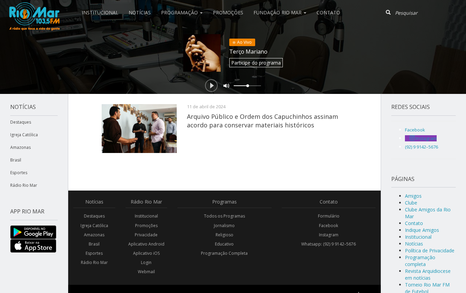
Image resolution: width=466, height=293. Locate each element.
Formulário (328, 216)
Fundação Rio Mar (278, 12)
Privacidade (146, 235)
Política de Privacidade (429, 250)
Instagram (328, 235)
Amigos (413, 196)
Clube (411, 202)
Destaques (20, 122)
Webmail (146, 272)
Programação (180, 12)
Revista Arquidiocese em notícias (428, 274)
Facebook (328, 225)
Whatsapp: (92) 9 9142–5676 (328, 244)
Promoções (228, 12)
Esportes (18, 173)
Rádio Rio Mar (23, 185)
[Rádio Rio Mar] (34, 8)
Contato (328, 12)
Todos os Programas (224, 216)
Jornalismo (224, 225)
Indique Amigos (422, 230)
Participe (256, 62)
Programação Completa (224, 253)
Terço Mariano (248, 51)
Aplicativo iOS (146, 253)
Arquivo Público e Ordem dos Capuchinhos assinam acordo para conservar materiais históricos (262, 120)
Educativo (224, 244)
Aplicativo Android (146, 244)
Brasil (15, 160)
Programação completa (420, 260)
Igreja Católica (24, 135)
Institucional (100, 12)
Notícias (140, 12)
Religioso (224, 235)
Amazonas (20, 147)
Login (146, 262)
